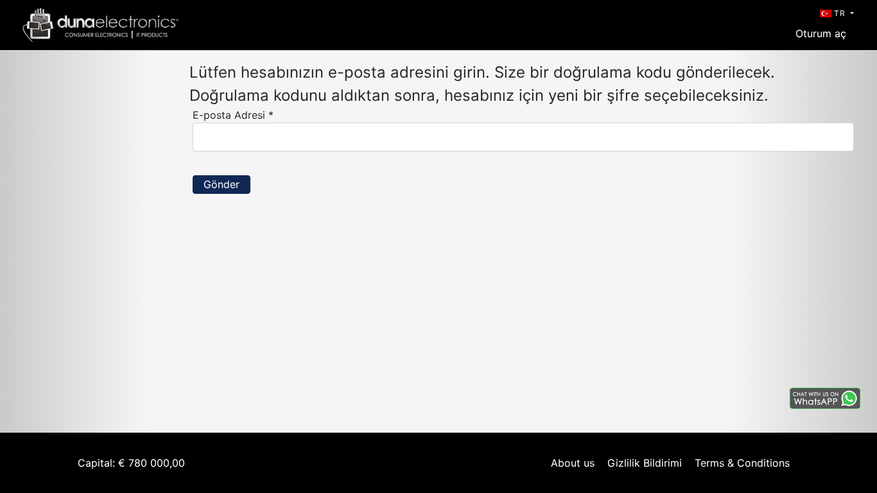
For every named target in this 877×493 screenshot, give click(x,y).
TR (839, 13)
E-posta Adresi (233, 114)
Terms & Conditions (742, 462)
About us (573, 462)
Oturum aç (820, 33)
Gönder (221, 184)
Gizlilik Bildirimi (644, 462)
